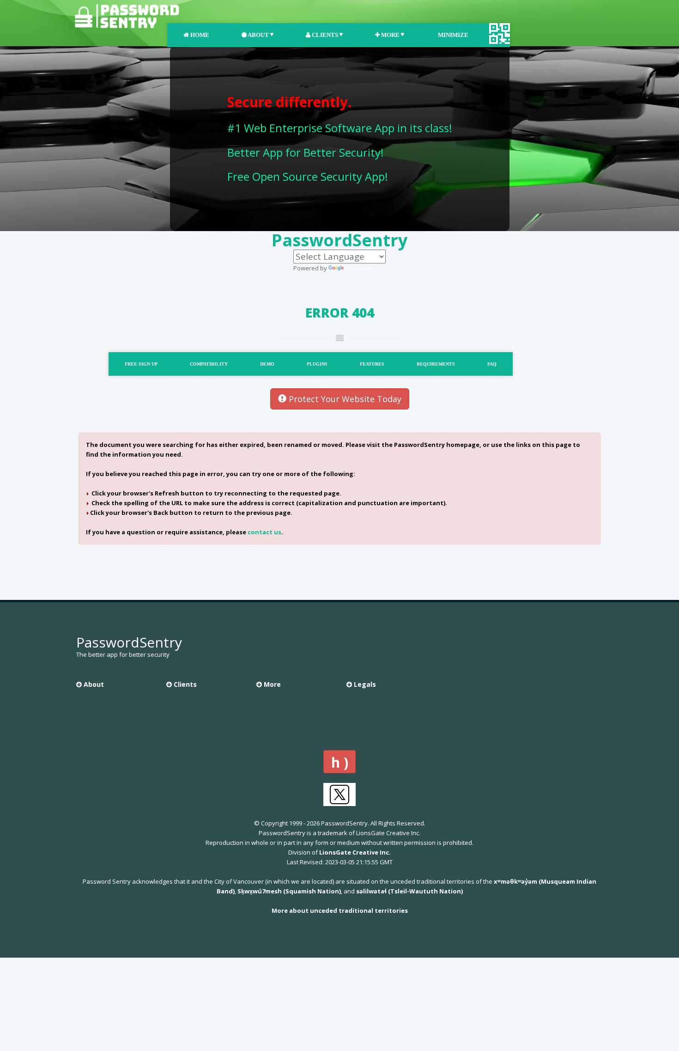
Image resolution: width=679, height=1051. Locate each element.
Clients (324, 34)
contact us (264, 532)
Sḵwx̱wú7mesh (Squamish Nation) (289, 891)
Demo (267, 364)
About (258, 34)
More (390, 34)
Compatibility (209, 364)
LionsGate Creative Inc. (355, 852)
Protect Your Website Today (343, 398)
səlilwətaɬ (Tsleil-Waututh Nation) (409, 891)
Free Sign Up (141, 364)
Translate (359, 268)
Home (199, 34)
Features (372, 364)
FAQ (492, 364)
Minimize (452, 34)
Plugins (317, 364)
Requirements (436, 364)
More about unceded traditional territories (340, 910)
